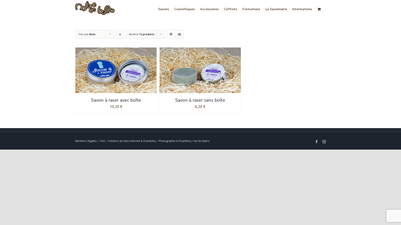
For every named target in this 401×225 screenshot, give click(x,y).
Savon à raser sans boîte (200, 100)
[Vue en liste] (179, 34)
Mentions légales (86, 141)
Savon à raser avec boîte (116, 100)
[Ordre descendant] (120, 34)
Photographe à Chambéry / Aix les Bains (184, 141)
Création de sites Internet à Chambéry (132, 141)
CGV (102, 141)
